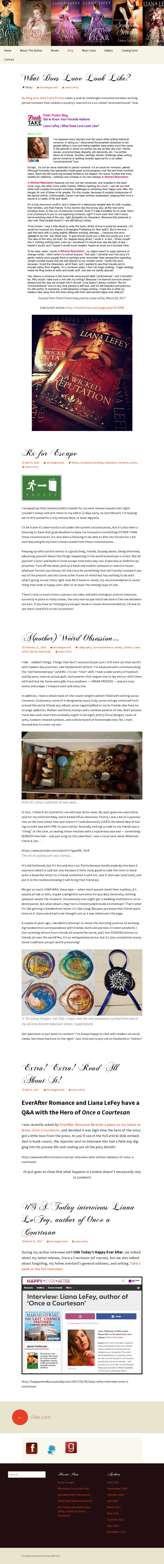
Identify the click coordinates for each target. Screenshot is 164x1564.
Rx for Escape (49, 453)
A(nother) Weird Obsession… (70, 638)
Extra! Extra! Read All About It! (70, 1074)
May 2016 (112, 1513)
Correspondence (103, 647)
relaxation (110, 462)
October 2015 (115, 1519)
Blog (70, 50)
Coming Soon (129, 50)
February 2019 (115, 1494)
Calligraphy (84, 647)
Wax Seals (45, 651)
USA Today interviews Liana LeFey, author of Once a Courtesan (78, 1219)
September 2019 (117, 1488)
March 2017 (114, 1507)
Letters (128, 647)
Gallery (108, 50)
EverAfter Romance (75, 1124)
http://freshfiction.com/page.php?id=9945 (95, 308)
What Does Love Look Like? (76, 77)
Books (55, 50)
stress (134, 462)
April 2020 (113, 1482)
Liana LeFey (72, 87)
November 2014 (116, 1532)
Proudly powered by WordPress (41, 1556)
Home (7, 50)
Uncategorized (49, 87)
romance (123, 462)
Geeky (118, 647)
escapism (86, 462)
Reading (98, 462)
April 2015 (113, 1525)
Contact (9, 59)
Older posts (34, 1417)
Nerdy (33, 651)
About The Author (31, 50)
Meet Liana (89, 50)
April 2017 (113, 1501)
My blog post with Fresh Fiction (43, 98)
